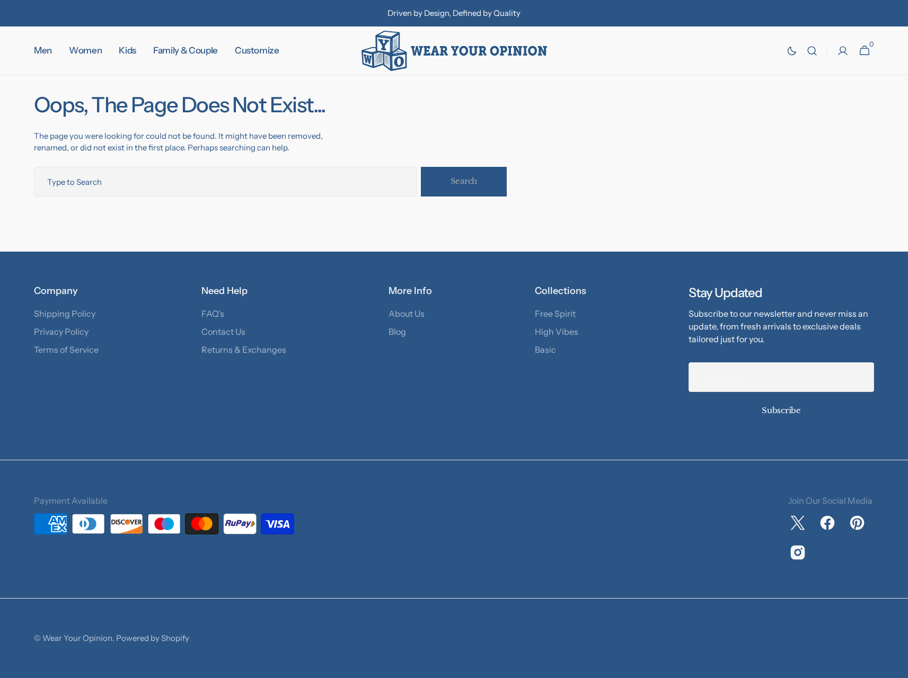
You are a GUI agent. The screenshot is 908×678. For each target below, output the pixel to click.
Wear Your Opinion (77, 638)
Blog (397, 331)
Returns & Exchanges (243, 349)
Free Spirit (555, 313)
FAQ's (212, 313)
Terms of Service (66, 349)
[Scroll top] (895, 665)
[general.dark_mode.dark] (792, 51)
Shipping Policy (64, 313)
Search (464, 181)
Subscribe (781, 410)
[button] (812, 50)
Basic (545, 349)
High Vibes (556, 331)
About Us (407, 313)
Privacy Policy (61, 331)
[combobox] (225, 182)
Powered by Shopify (152, 638)
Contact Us (223, 331)
